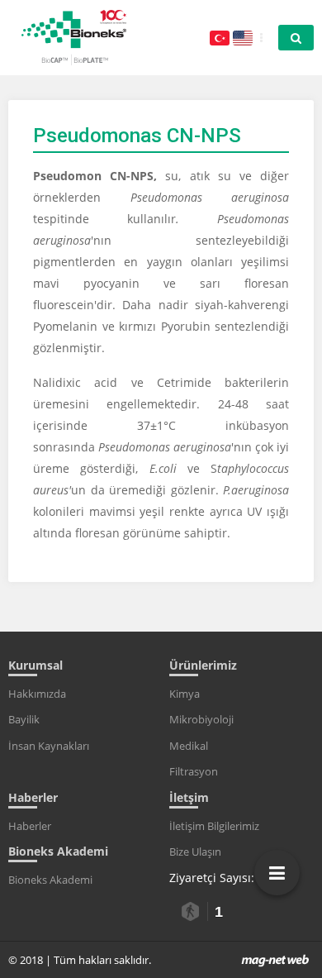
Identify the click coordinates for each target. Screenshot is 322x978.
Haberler (29, 825)
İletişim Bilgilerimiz (214, 825)
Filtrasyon (193, 771)
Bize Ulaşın (195, 851)
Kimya (184, 693)
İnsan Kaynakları (48, 745)
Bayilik (24, 719)
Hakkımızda (37, 693)
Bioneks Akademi (50, 879)
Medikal (188, 745)
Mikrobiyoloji (201, 719)
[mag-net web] (275, 959)
